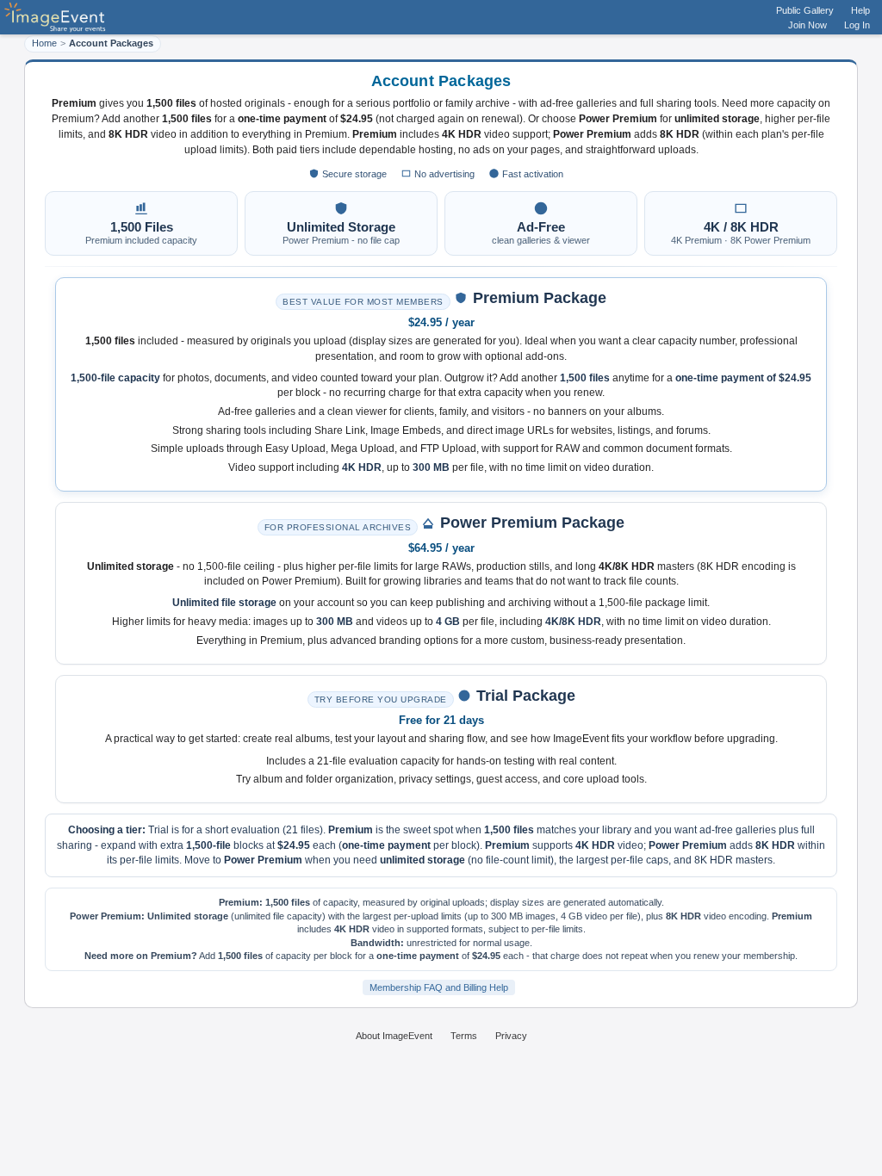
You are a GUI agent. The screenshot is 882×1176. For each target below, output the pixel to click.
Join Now (807, 25)
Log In (857, 25)
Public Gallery (805, 10)
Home (44, 43)
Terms (463, 1036)
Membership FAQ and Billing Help (439, 987)
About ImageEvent (394, 1036)
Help (860, 10)
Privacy (511, 1036)
